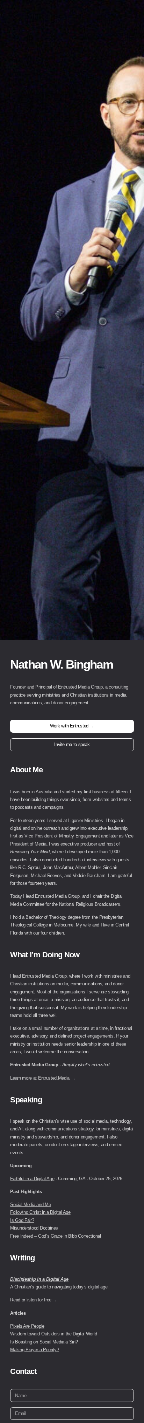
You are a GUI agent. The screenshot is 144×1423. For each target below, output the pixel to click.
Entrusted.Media (54, 1078)
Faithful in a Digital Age (32, 1178)
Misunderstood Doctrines (34, 1228)
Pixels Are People (27, 1326)
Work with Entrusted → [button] (72, 725)
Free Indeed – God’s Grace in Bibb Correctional (55, 1236)
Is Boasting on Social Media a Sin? (44, 1342)
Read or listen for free (30, 1299)
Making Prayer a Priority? (34, 1349)
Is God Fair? (22, 1220)
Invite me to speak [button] (71, 744)
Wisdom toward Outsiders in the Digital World (53, 1333)
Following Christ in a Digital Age (40, 1212)
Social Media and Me (30, 1204)
